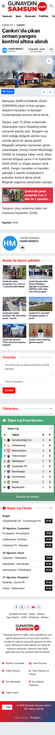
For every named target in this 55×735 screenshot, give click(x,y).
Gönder (9, 390)
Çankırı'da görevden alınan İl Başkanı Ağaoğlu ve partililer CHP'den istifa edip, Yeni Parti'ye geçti (39, 286)
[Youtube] (33, 607)
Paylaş (9, 91)
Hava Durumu (40, 663)
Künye (32, 614)
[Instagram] (27, 607)
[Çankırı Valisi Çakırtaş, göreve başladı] (41, 330)
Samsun (7, 16)
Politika (43, 16)
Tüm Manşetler (13, 681)
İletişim (41, 614)
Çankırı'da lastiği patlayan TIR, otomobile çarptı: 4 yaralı (14, 315)
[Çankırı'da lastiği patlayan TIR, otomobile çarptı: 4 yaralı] (14, 303)
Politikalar (34, 617)
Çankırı (20, 25)
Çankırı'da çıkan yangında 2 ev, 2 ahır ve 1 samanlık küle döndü (14, 284)
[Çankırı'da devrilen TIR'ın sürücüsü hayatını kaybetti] (14, 330)
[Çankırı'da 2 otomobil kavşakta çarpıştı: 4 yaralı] (41, 303)
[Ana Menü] (3, 6)
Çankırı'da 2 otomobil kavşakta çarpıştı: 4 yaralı (39, 315)
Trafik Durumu (13, 670)
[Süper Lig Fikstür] (51, 508)
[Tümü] (51, 408)
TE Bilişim (35, 717)
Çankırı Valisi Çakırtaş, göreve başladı (40, 340)
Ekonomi (30, 16)
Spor (18, 16)
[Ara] (51, 6)
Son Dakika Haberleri (36, 683)
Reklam (45, 617)
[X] (21, 607)
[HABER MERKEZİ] (10, 243)
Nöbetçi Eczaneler (15, 663)
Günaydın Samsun (18, 614)
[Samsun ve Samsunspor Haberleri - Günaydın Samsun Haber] (27, 6)
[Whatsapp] (38, 607)
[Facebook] (16, 607)
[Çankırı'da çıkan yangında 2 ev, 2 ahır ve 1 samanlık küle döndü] (14, 272)
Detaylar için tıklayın (27, 496)
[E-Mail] (22, 247)
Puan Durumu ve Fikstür (39, 672)
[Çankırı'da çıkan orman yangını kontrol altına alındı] (27, 71)
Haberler (7, 25)
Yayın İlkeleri (12, 617)
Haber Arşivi (12, 692)
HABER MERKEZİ (29, 241)
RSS (8, 707)
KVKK (24, 617)
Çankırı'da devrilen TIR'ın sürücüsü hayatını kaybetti (14, 342)
